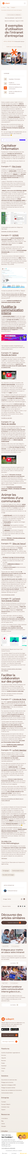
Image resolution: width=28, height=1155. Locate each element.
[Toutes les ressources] (14, 922)
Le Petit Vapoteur (19, 750)
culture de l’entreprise (10, 321)
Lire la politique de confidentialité (8, 1148)
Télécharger (4, 858)
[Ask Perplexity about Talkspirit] (22, 906)
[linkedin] (24, 899)
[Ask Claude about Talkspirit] (20, 906)
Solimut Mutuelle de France (9, 354)
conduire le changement (7, 832)
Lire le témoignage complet (8, 594)
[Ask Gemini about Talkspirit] (24, 906)
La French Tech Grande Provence (10, 600)
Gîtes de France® (19, 543)
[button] (25, 3)
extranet (16, 606)
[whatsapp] (21, 899)
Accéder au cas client (6, 418)
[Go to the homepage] (7, 1019)
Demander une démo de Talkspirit (9, 231)
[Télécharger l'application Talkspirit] (14, 1029)
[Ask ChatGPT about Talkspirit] (18, 906)
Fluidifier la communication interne (12, 310)
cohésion (15, 507)
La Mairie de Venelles (8, 423)
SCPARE (15, 235)
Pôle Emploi (16, 166)
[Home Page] (6, 3)
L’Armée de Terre (19, 699)
